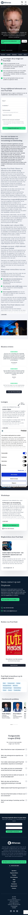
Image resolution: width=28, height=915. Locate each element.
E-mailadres (5, 105)
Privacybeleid (14, 906)
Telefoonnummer (6, 110)
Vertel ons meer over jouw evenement (11, 119)
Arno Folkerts (17, 713)
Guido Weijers (6, 713)
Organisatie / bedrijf (7, 115)
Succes (10, 690)
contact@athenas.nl (14, 903)
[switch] (25, 457)
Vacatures (14, 884)
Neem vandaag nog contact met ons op (14, 862)
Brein (4, 683)
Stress (4, 690)
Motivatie (15, 685)
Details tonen (21, 470)
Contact (14, 888)
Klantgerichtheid (7, 685)
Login (14, 881)
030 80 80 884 (14, 865)
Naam (4, 100)
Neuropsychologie (7, 687)
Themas (14, 875)
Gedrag (18, 683)
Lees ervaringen (24, 50)
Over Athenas (14, 877)
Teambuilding (17, 690)
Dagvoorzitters (14, 873)
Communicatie (11, 683)
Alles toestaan (14, 474)
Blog (14, 879)
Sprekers (14, 870)
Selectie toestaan (14, 478)
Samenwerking (17, 687)
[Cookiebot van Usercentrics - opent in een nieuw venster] (21, 431)
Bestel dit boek (14, 665)
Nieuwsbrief (14, 886)
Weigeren (14, 483)
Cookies (14, 907)
